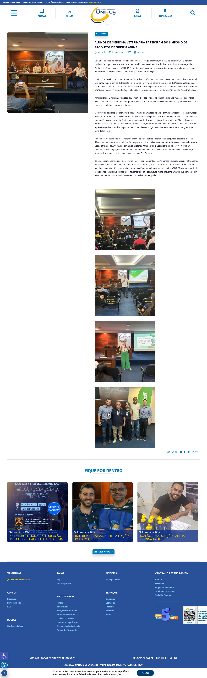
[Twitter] (188, 452)
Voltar (102, 34)
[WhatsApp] (192, 452)
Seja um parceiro (64, 584)
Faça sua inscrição (20, 580)
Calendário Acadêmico (54, 2)
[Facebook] (184, 452)
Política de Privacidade (67, 630)
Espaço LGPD (71, 2)
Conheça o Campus (65, 618)
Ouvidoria (159, 584)
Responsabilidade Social (67, 615)
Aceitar (145, 672)
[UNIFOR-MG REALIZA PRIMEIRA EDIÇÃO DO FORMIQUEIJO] (102, 512)
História (60, 603)
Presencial (11, 599)
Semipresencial (14, 603)
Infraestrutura (63, 607)
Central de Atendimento (32, 2)
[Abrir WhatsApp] (199, 670)
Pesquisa (110, 607)
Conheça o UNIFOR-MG (11, 2)
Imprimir (140, 52)
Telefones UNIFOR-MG (165, 591)
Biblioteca (110, 599)
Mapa (59, 580)
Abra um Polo (95, 2)
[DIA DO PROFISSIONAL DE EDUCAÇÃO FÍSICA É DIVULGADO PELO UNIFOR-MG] (37, 512)
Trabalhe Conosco (163, 595)
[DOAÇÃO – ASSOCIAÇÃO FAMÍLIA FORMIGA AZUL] (167, 512)
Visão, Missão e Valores (67, 611)
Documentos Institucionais (68, 626)
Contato (158, 580)
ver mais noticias (102, 552)
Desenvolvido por (143, 658)
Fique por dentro (113, 580)
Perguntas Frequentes (164, 587)
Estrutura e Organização (67, 622)
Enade (109, 615)
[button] (4, 656)
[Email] (181, 452)
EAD (9, 607)
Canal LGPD (82, 2)
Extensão (110, 611)
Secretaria (110, 603)
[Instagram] (196, 452)
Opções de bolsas (15, 626)
